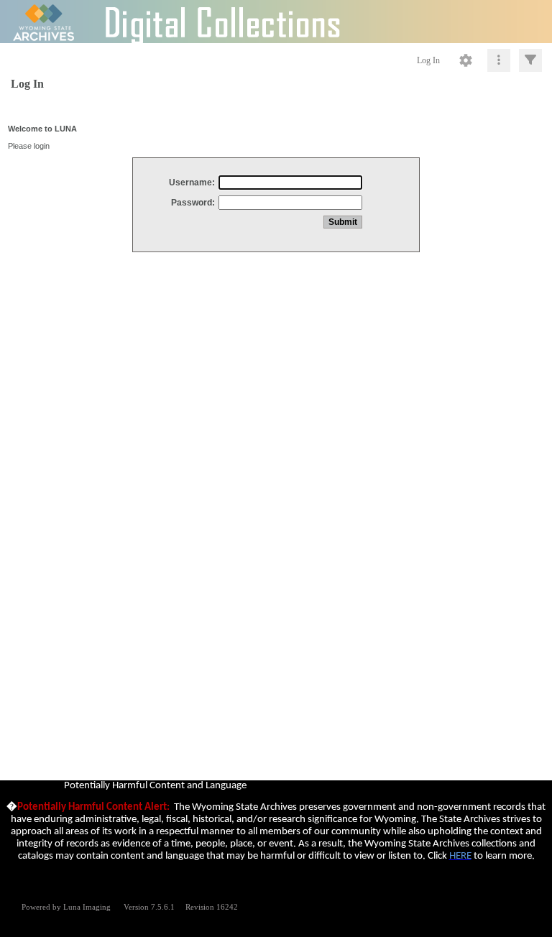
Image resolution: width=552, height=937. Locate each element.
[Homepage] (276, 21)
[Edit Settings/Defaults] (465, 60)
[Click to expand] (530, 60)
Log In (428, 60)
